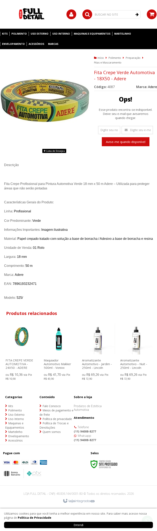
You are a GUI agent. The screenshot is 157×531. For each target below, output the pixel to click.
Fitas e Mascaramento (107, 62)
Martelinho (15, 432)
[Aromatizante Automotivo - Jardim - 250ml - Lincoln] (98, 352)
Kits (10, 406)
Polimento (115, 58)
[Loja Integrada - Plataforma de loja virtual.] (78, 501)
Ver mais (21, 360)
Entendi (78, 525)
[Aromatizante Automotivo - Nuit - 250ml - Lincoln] (136, 352)
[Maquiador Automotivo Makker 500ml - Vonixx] (60, 352)
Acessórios (15, 440)
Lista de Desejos (55, 150)
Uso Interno (16, 419)
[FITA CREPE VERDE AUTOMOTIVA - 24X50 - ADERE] (21, 352)
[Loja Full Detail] (31, 14)
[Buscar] (137, 14)
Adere (152, 87)
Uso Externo (16, 415)
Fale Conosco (52, 406)
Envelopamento (18, 436)
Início (101, 58)
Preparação (133, 58)
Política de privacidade (57, 419)
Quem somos (52, 432)
